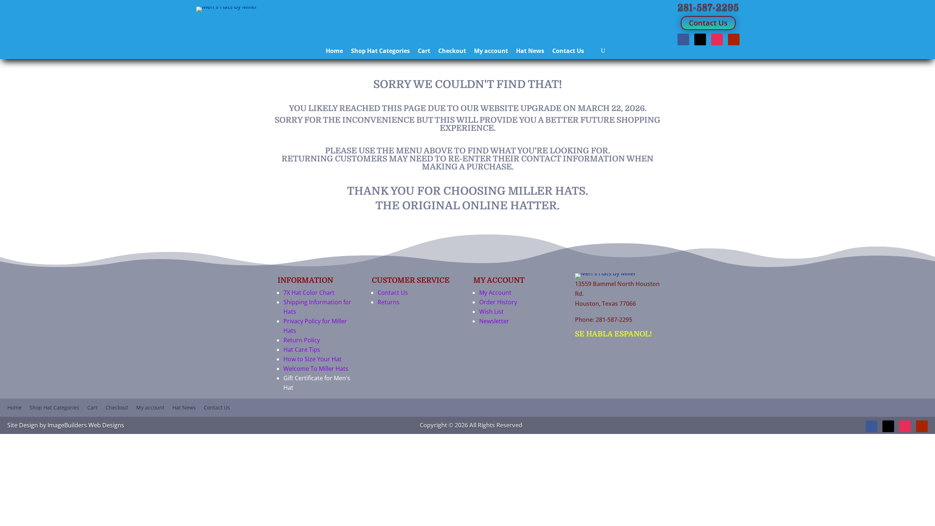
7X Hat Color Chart (309, 293)
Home (334, 51)
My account (491, 51)
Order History (498, 302)
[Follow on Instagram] (717, 39)
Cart (424, 51)
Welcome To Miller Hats (315, 369)
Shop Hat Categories (380, 51)
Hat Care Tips (301, 350)
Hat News (530, 51)
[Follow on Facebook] (683, 39)
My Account (495, 293)
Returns (389, 302)
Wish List (491, 312)
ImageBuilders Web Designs (85, 425)
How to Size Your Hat (312, 359)
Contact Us (708, 23)
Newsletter (494, 321)
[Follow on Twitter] (700, 39)
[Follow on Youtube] (734, 39)
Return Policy (301, 340)
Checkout (452, 51)
